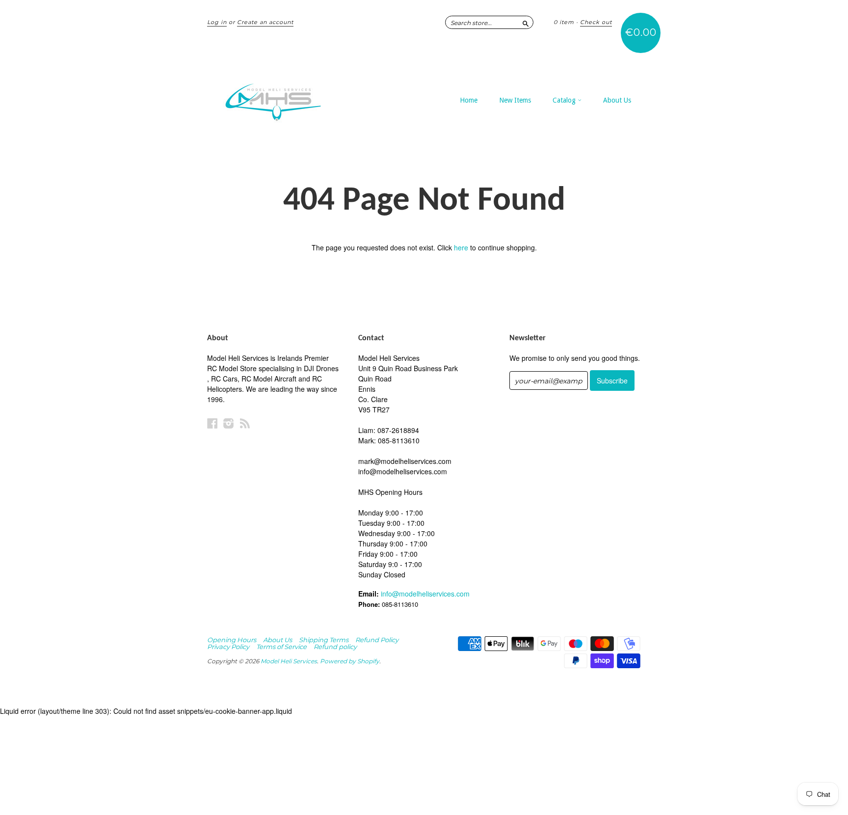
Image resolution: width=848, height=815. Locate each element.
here (461, 247)
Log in (217, 22)
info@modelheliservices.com (425, 593)
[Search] (526, 22)
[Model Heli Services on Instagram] (228, 423)
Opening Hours (231, 639)
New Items (515, 100)
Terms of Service (281, 646)
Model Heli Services (289, 661)
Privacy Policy (228, 646)
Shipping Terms (323, 639)
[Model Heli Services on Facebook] (212, 423)
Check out (596, 22)
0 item (564, 22)
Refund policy (335, 646)
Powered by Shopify (349, 661)
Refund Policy (376, 639)
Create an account (265, 22)
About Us (617, 100)
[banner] (297, 97)
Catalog (565, 100)
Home (468, 100)
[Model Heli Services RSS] (244, 423)
